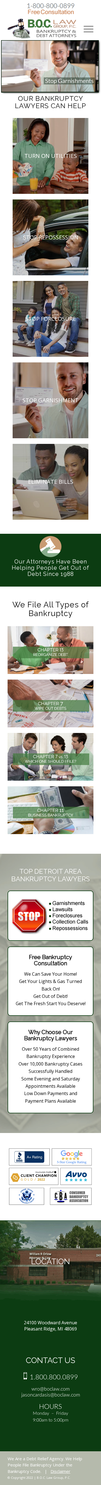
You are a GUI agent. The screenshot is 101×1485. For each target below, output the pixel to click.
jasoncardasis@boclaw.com (50, 1395)
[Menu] (85, 29)
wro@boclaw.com (50, 1389)
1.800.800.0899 (53, 1377)
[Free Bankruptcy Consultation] (51, 13)
